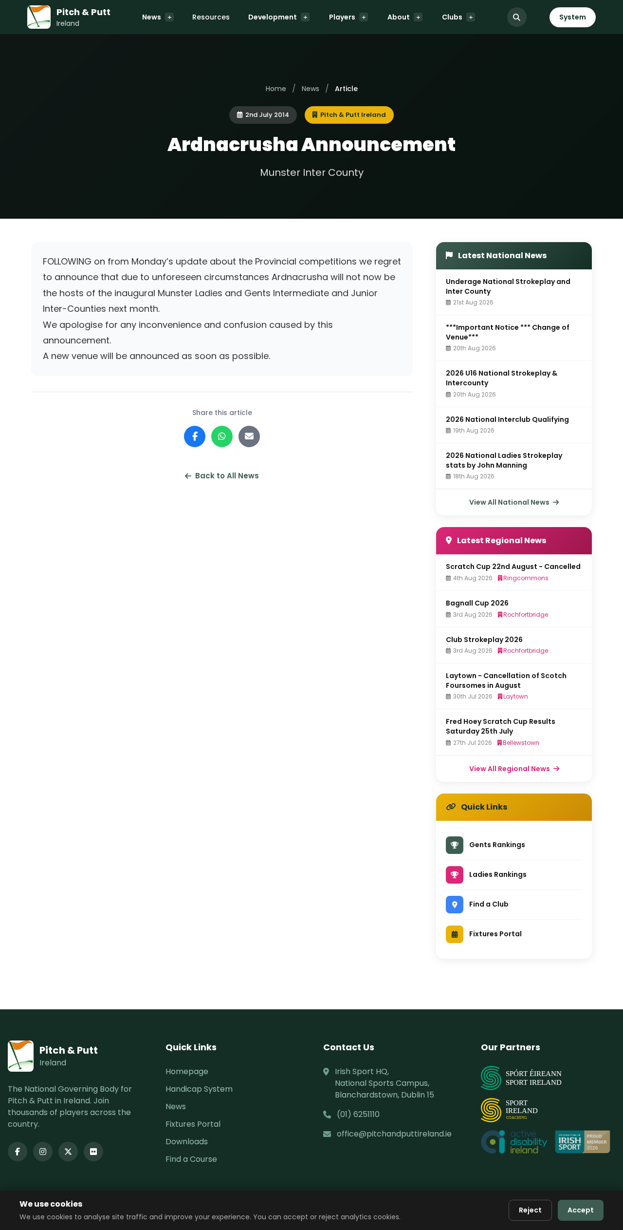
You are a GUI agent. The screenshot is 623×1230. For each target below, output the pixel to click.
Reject (530, 1210)
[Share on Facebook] (194, 436)
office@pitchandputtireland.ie (394, 1133)
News (151, 17)
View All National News (510, 502)
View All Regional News (510, 769)
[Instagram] (43, 1151)
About (398, 17)
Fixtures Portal (192, 1124)
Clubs (452, 17)
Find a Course (191, 1159)
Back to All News (227, 476)
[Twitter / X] (68, 1151)
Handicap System (199, 1089)
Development (272, 17)
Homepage (186, 1071)
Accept (581, 1210)
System (572, 17)
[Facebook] (17, 1151)
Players (342, 17)
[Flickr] (93, 1151)
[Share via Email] (249, 436)
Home (276, 89)
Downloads (186, 1141)
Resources (211, 17)
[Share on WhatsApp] (222, 436)
